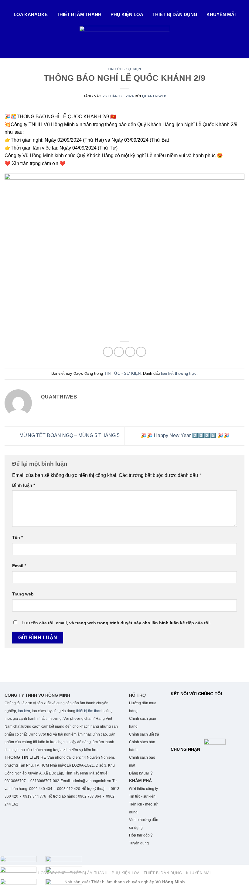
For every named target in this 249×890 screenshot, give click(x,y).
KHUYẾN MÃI (221, 14)
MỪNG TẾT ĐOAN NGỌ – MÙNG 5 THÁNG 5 (69, 435)
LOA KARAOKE (31, 14)
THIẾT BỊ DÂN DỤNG (174, 14)
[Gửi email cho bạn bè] (130, 352)
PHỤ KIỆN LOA (127, 14)
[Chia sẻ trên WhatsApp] (108, 352)
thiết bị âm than (88, 711)
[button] (32, 14)
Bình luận (23, 485)
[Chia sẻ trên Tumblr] (141, 352)
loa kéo (23, 711)
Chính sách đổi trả (144, 734)
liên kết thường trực (178, 373)
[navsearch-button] (7, 49)
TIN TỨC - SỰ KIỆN (124, 69)
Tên (17, 537)
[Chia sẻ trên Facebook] (119, 352)
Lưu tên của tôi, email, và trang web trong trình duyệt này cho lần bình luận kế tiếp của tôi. (116, 622)
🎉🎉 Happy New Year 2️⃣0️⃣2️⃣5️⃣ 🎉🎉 (186, 435)
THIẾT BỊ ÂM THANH (79, 14)
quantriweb (154, 96)
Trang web (23, 594)
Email (19, 565)
